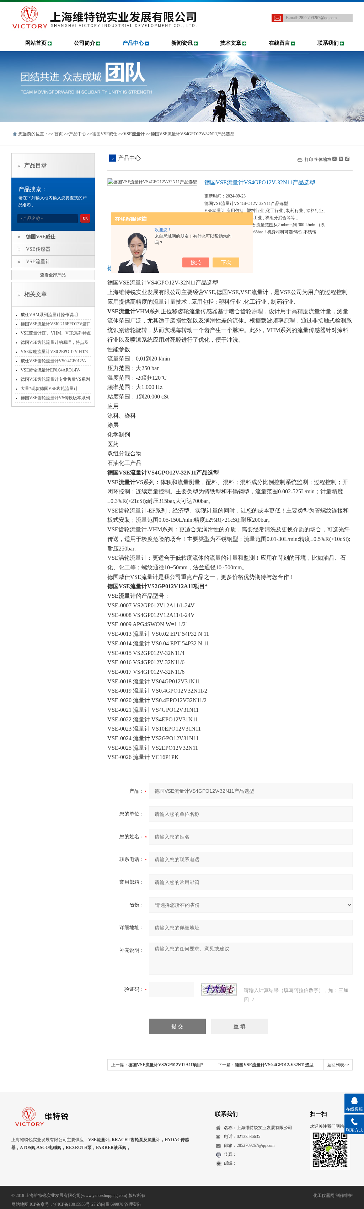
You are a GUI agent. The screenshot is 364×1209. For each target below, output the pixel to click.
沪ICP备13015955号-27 (74, 1204)
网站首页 (36, 43)
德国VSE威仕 (104, 133)
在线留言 (279, 43)
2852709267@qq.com (318, 17)
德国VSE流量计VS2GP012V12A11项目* (165, 1064)
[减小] (334, 159)
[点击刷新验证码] (219, 989)
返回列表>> (338, 1064)
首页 (58, 133)
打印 (309, 159)
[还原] (340, 159)
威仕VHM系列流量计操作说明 (49, 314)
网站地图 (19, 1204)
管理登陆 (132, 1204)
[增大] (346, 159)
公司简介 (84, 43)
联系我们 (328, 43)
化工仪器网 (323, 1195)
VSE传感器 (38, 249)
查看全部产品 (53, 274)
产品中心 (133, 43)
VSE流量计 (38, 261)
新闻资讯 (182, 43)
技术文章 (230, 43)
